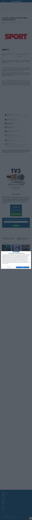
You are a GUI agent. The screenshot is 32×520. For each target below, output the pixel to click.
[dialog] (16, 260)
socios (9, 254)
